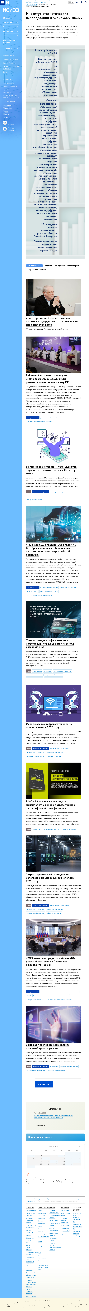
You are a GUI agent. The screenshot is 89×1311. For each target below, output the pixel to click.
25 (41, 1164)
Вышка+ (40, 1226)
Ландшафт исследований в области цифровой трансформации (47, 1046)
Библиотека (65, 1210)
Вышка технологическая (64, 418)
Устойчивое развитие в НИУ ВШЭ (29, 1220)
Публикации (7, 22)
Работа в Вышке (31, 1296)
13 (56, 1158)
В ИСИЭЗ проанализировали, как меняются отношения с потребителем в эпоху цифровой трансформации (50, 804)
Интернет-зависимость (34, 500)
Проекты (6, 36)
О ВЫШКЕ (30, 1207)
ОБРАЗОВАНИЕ (44, 1207)
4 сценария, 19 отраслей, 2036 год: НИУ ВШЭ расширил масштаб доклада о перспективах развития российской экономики (51, 549)
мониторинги (54, 492)
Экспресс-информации (10, 60)
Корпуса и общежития (29, 1231)
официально (75, 992)
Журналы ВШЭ (65, 1231)
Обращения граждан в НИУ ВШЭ (30, 1240)
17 (33, 1161)
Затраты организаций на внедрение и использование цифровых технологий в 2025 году (50, 878)
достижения (44, 992)
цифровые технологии (54, 756)
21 (64, 1161)
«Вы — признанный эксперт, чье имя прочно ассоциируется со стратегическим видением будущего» (52, 321)
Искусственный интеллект (60, 996)
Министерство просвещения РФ (77, 1226)
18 (41, 1161)
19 (48, 1161)
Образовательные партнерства (43, 1257)
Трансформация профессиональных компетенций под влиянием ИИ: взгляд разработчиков (50, 643)
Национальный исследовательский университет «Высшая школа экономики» (50, 1199)
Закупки (28, 1235)
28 (64, 1164)
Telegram (8, 106)
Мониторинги (53, 1220)
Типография (65, 1225)
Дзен (6, 111)
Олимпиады (41, 1218)
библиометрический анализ (36, 1070)
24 (33, 1164)
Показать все (40, 1125)
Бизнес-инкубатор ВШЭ (41, 1251)
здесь (45, 1303)
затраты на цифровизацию (35, 913)
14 (64, 1158)
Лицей (40, 1210)
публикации (65, 492)
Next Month (80, 1146)
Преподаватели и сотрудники (31, 1226)
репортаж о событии (47, 418)
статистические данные (55, 496)
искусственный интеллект (53, 675)
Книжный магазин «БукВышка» (64, 1220)
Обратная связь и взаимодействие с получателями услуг (43, 1265)
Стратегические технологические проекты (40, 422)
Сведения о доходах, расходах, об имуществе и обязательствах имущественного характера (31, 1263)
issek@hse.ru (10, 83)
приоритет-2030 (32, 591)
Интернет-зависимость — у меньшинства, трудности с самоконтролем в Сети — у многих (51, 470)
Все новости (43, 1084)
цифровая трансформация (54, 679)
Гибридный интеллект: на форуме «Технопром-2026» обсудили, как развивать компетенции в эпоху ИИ (47, 378)
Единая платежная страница (29, 1291)
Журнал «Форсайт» (9, 63)
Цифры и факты (31, 1210)
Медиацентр (65, 1228)
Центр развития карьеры (40, 1244)
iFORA (29, 996)
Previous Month (28, 1146)
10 (33, 1158)
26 (48, 1164)
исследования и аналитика (35, 496)
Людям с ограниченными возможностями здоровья (31, 1283)
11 (41, 1158)
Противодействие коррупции (32, 1253)
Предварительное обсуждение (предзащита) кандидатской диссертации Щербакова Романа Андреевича (53, 1116)
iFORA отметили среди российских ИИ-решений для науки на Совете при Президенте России (50, 961)
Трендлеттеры (7, 72)
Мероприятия (55, 1109)
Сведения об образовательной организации (31, 1275)
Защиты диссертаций (53, 1229)
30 (79, 1164)
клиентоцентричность (70, 829)
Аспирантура (42, 1234)
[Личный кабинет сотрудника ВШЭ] (81, 2)
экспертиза (64, 992)
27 (56, 1164)
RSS (6, 117)
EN (72, 2)
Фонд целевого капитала (29, 1247)
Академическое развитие (54, 1234)
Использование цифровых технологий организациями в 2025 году (49, 725)
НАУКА (52, 1207)
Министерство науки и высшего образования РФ (77, 1217)
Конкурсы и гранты (53, 1239)
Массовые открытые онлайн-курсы (77, 1233)
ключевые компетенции (35, 679)
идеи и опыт (54, 992)
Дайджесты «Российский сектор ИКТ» (11, 67)
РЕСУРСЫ (65, 1207)
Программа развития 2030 (49, 591)
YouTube (7, 114)
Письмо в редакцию (11, 129)
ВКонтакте (8, 108)
